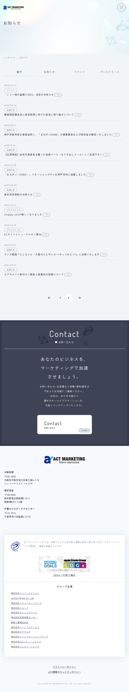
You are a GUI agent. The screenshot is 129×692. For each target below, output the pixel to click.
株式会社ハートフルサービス (25, 627)
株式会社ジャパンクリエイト (25, 593)
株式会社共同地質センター (24, 617)
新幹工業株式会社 (19, 622)
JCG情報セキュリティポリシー (64, 672)
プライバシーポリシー (64, 666)
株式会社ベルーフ (19, 608)
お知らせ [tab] (49, 72)
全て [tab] (19, 72)
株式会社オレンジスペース (24, 612)
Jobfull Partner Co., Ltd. (22, 598)
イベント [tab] (79, 72)
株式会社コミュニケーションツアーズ (29, 636)
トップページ (9, 57)
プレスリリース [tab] (110, 72)
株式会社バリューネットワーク (26, 603)
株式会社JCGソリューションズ (26, 641)
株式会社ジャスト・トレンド (25, 646)
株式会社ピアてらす (21, 631)
